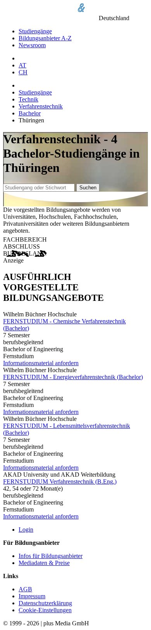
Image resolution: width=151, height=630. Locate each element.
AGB (25, 589)
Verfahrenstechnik (41, 106)
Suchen (87, 188)
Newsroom (32, 45)
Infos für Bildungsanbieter (50, 556)
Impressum (32, 596)
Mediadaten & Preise (44, 563)
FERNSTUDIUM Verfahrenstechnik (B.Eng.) (60, 481)
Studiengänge (35, 31)
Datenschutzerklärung (45, 603)
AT (22, 65)
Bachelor (30, 113)
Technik (28, 99)
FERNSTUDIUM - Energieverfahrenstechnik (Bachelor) (73, 377)
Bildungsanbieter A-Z (45, 38)
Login (26, 529)
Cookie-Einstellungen (45, 610)
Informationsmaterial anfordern (41, 363)
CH (23, 72)
